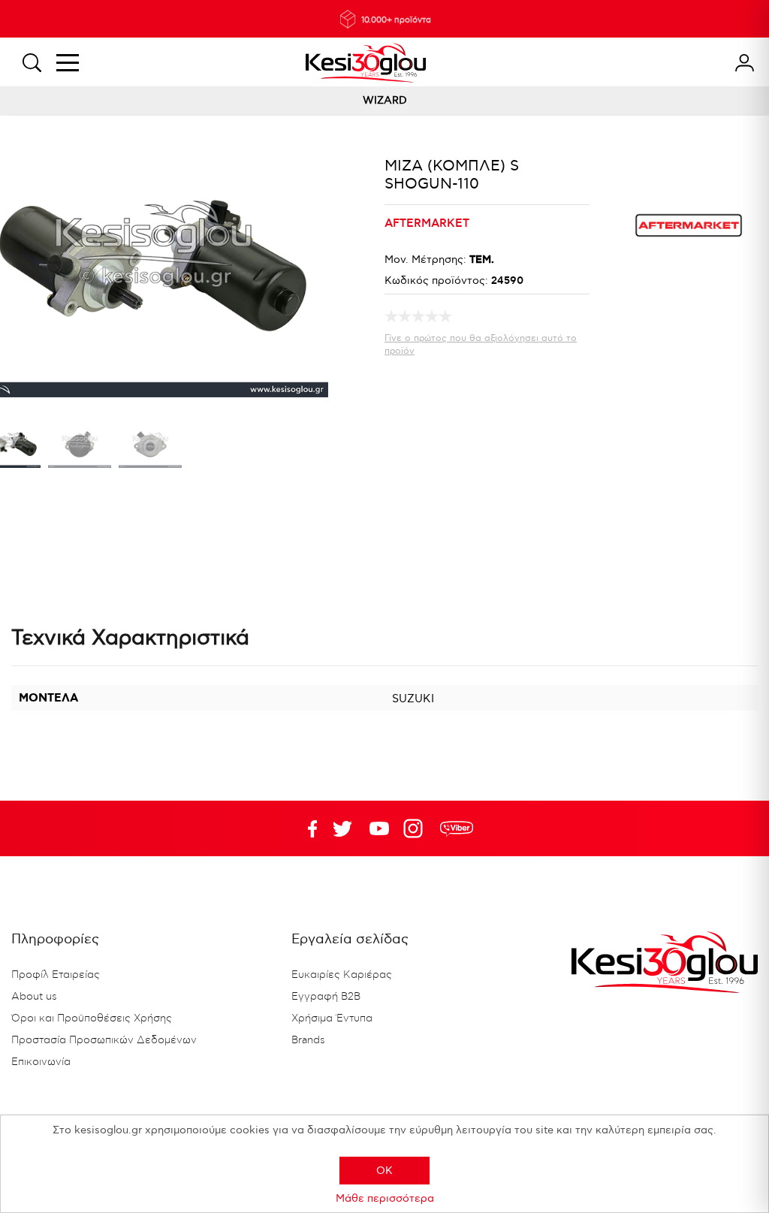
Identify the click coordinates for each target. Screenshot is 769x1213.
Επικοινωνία (41, 1062)
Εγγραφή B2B (325, 997)
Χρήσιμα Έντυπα (331, 1018)
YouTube (342, 828)
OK (384, 1170)
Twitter (379, 828)
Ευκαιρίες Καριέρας (341, 975)
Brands (308, 1040)
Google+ (416, 828)
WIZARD (385, 100)
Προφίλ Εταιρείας (55, 975)
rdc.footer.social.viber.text (456, 828)
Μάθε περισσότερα (385, 1198)
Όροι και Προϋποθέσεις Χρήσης (91, 1018)
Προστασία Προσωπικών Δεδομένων (104, 1040)
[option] (79, 448)
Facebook (305, 828)
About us (34, 997)
